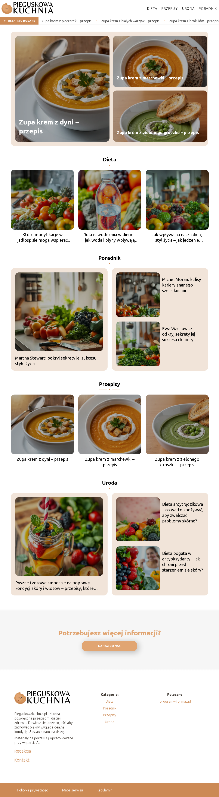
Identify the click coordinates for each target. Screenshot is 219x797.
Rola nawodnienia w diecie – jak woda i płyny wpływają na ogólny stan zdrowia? (110, 237)
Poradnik (208, 8)
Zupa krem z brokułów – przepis (170, 21)
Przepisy (169, 8)
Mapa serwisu (72, 790)
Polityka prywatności (32, 790)
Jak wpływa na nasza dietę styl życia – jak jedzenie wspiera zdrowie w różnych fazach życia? (177, 237)
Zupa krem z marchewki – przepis (150, 77)
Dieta (152, 8)
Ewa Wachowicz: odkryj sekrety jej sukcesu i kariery (178, 334)
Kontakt (22, 760)
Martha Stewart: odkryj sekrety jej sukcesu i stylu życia (56, 360)
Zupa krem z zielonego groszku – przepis (158, 132)
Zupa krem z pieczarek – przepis (43, 21)
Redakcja (22, 751)
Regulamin (104, 790)
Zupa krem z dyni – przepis (49, 126)
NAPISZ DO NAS (109, 646)
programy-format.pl (175, 701)
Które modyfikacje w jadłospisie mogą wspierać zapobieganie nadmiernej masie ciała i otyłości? (43, 237)
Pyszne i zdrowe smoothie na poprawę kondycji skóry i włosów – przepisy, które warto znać (54, 585)
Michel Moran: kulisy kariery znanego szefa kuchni (181, 285)
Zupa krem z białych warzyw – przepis (106, 21)
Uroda (188, 8)
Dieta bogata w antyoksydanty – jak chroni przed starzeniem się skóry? (182, 561)
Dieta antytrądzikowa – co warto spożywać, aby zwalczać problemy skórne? (182, 512)
